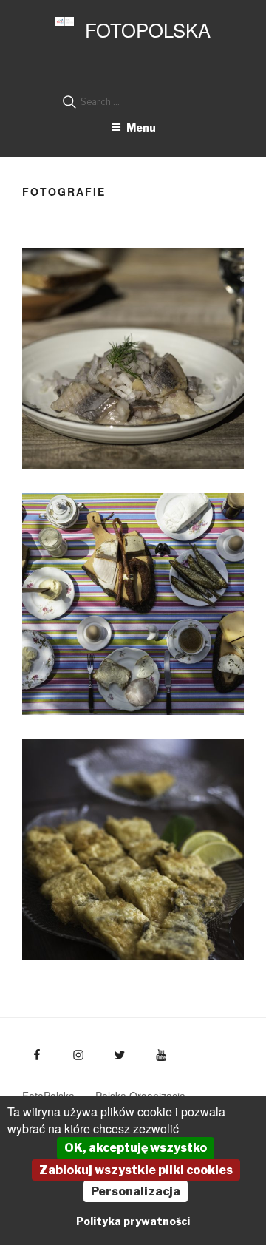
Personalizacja (135, 1191)
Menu (141, 127)
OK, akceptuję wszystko (135, 1148)
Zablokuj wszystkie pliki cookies (136, 1170)
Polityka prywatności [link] (133, 1221)
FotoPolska (148, 29)
